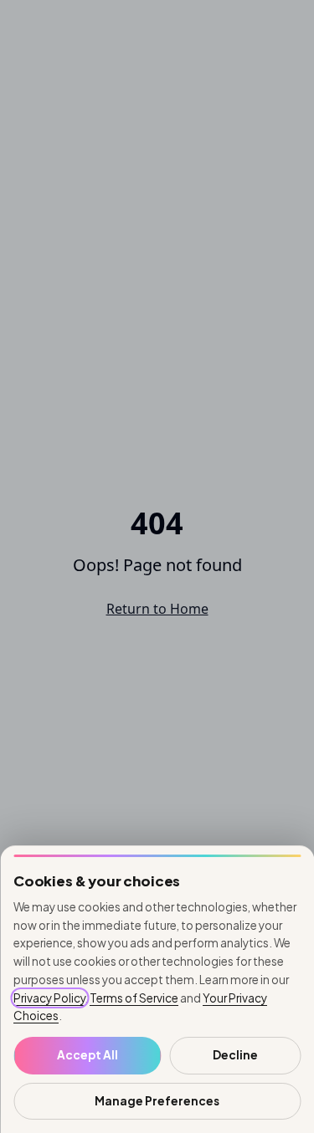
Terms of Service (134, 998)
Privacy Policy (49, 998)
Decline (235, 1055)
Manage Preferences (157, 1101)
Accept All (87, 1055)
